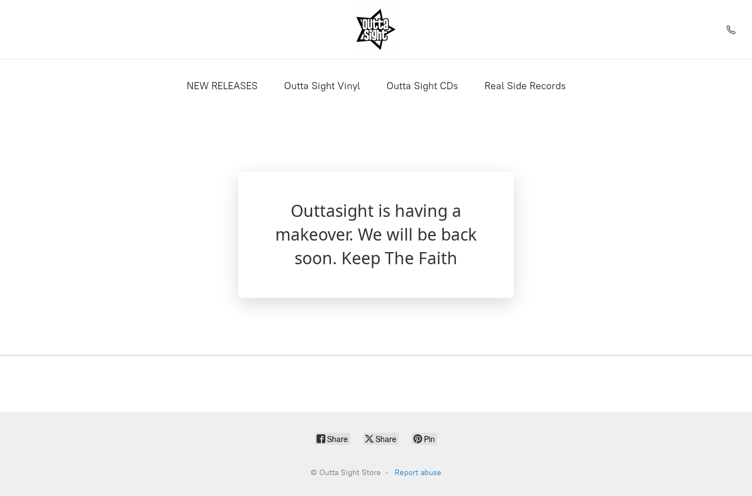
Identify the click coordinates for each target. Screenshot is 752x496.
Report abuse (418, 472)
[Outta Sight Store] (376, 29)
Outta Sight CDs (422, 86)
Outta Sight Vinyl (322, 86)
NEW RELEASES (222, 86)
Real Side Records (525, 86)
